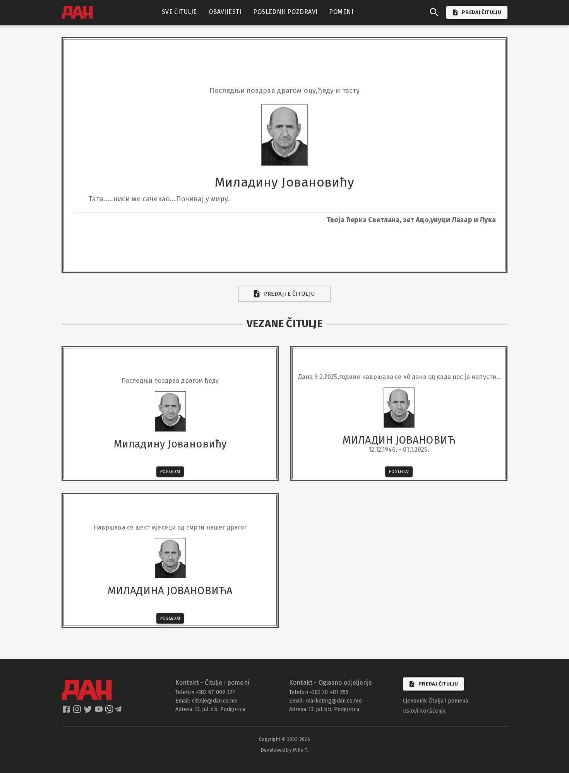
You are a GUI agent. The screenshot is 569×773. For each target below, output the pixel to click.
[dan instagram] (77, 711)
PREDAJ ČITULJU (481, 12)
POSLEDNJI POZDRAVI (285, 11)
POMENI (341, 11)
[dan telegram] (118, 711)
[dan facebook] (67, 711)
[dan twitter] (88, 711)
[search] (434, 12)
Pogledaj (170, 471)
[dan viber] (109, 711)
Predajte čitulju (289, 293)
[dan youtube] (99, 711)
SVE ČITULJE (179, 11)
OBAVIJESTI (225, 11)
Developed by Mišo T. (284, 750)
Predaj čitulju (438, 684)
